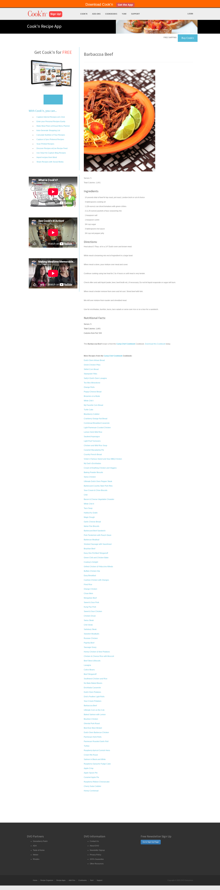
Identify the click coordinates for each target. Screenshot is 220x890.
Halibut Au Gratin (91, 513)
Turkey (86, 746)
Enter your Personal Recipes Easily (50, 121)
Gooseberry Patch (40, 841)
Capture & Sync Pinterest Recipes (50, 139)
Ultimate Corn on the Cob (94, 710)
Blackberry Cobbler (92, 414)
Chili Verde (88, 625)
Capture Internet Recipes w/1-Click (50, 117)
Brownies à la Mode (92, 396)
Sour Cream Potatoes (92, 701)
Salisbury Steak (90, 629)
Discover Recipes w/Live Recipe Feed (51, 148)
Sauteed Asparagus (92, 437)
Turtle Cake (88, 410)
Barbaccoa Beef (90, 706)
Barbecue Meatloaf (91, 540)
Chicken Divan (90, 616)
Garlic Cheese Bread (92, 522)
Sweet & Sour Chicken (93, 611)
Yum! (124, 14)
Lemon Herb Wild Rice (93, 432)
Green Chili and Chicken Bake (96, 558)
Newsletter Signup (97, 850)
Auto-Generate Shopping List (48, 130)
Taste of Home (39, 850)
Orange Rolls (89, 387)
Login (190, 14)
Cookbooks (111, 14)
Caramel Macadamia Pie (94, 450)
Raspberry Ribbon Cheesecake (97, 782)
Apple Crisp (88, 768)
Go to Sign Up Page (151, 842)
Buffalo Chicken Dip (92, 571)
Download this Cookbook (155, 344)
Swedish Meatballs (91, 634)
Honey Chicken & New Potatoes (97, 652)
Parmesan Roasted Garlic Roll (96, 741)
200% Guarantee (97, 859)
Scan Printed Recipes (45, 144)
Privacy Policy (95, 855)
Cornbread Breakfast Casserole (97, 423)
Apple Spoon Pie (91, 773)
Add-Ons (96, 14)
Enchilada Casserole (92, 688)
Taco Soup (88, 508)
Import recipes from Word (46, 157)
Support (135, 14)
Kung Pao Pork (90, 607)
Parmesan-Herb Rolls (92, 737)
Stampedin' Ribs (90, 374)
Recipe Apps (61, 880)
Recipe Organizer (46, 880)
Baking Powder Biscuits (93, 472)
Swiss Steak (89, 620)
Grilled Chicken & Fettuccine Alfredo (98, 567)
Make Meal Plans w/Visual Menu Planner (53, 126)
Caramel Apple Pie (91, 777)
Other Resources (97, 864)
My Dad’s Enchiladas (92, 463)
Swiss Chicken (90, 477)
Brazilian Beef (89, 549)
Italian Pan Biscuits (91, 526)
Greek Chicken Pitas (92, 365)
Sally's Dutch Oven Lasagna (95, 378)
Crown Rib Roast (91, 755)
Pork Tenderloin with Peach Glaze (97, 535)
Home (35, 880)
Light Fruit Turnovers (92, 441)
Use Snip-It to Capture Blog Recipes (51, 153)
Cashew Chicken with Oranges (96, 580)
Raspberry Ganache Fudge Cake (97, 764)
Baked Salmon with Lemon (95, 714)
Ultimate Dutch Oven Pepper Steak (98, 481)
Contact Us (94, 841)
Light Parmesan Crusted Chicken (97, 428)
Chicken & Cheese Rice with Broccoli (99, 656)
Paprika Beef (89, 643)
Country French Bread (93, 454)
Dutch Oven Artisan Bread (94, 360)
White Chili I (89, 401)
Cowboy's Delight (91, 562)
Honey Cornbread (91, 791)
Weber (35, 855)
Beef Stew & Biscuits (92, 661)
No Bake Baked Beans (93, 683)
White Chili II (89, 504)
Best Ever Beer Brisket (93, 728)
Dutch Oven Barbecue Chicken (96, 732)
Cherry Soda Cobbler (92, 786)
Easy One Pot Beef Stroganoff (96, 553)
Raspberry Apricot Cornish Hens (97, 750)
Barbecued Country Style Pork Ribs (98, 486)
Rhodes (36, 859)
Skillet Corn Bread (91, 369)
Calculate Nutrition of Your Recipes (50, 135)
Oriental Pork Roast (92, 723)
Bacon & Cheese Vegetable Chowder (99, 499)
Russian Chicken (91, 638)
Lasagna (87, 665)
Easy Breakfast (90, 576)
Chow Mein (88, 593)
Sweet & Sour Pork (91, 602)
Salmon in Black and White (95, 759)
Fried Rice (88, 584)
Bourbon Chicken (91, 719)
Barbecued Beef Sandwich (95, 531)
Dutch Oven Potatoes (92, 692)
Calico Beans (89, 670)
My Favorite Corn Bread (93, 405)
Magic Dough (89, 517)
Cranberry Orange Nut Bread (95, 419)
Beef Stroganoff (90, 674)
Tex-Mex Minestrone (92, 383)
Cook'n (83, 14)
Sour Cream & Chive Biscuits (95, 490)
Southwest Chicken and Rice (95, 679)
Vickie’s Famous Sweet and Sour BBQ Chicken (103, 459)
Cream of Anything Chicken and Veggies (100, 468)
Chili (86, 495)
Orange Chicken (90, 589)
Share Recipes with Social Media (49, 162)
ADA (35, 846)
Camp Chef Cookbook (113, 356)
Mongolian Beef (90, 598)
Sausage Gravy (90, 647)
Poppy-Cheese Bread (92, 392)
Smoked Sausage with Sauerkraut (97, 544)
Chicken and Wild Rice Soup (95, 445)
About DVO (94, 846)
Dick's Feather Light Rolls (94, 697)
